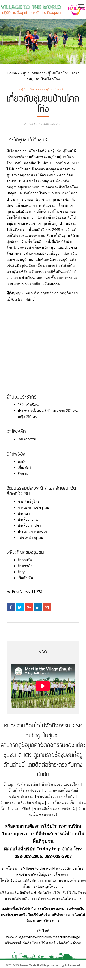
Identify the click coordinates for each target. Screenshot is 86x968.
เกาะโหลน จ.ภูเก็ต (61, 802)
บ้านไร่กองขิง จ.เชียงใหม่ (61, 784)
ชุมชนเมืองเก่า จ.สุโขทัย (55, 796)
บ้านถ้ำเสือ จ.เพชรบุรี (24, 790)
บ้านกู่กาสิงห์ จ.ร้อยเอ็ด (20, 784)
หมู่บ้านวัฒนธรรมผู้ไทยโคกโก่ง (44, 73)
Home (12, 73)
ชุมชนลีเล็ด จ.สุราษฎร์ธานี (54, 808)
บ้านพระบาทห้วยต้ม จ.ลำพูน (22, 802)
